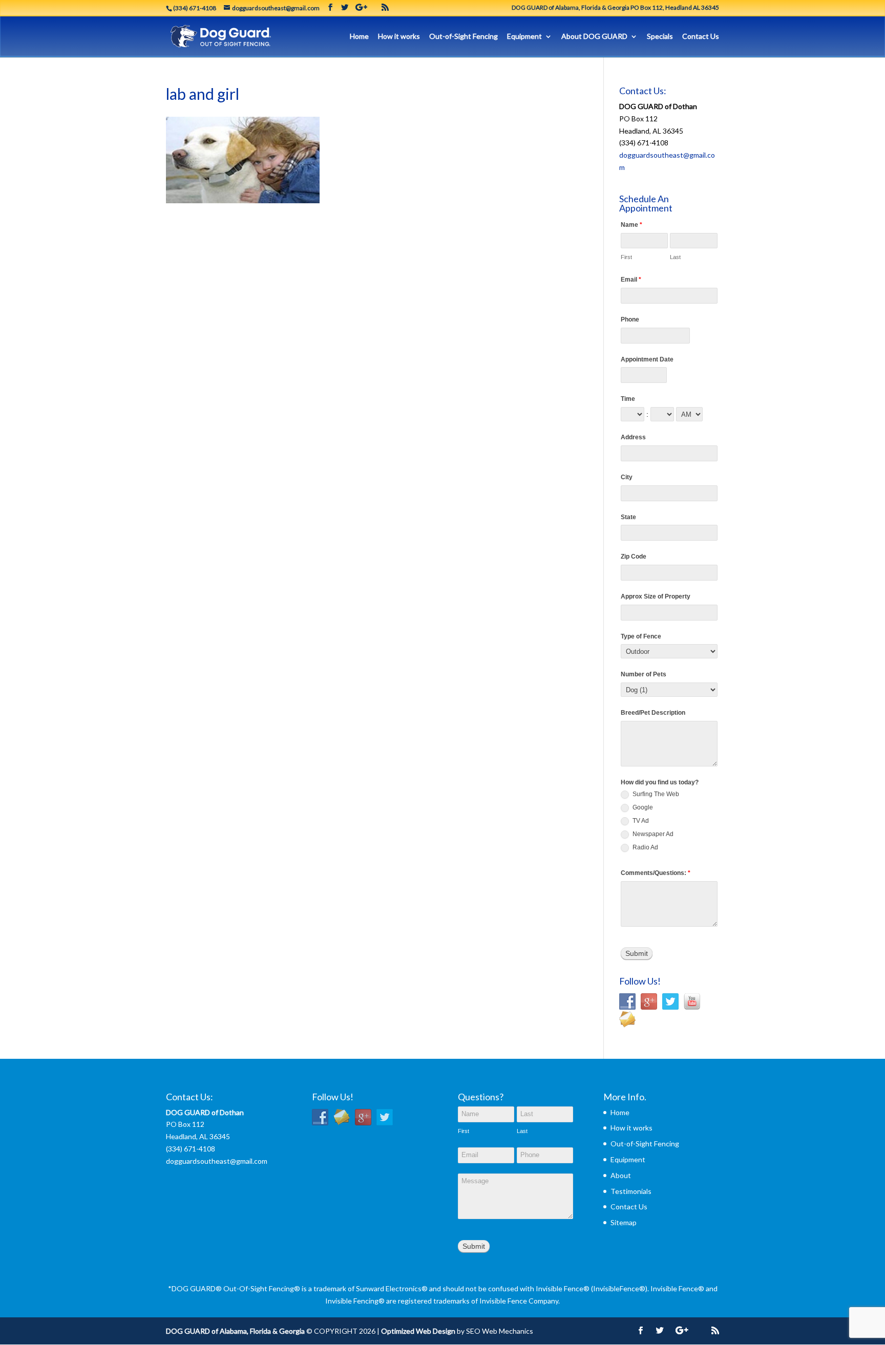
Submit (636, 953)
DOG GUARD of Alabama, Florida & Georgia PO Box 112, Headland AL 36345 (615, 8)
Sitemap (623, 1222)
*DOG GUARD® (195, 1288)
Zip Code (633, 556)
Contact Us (700, 36)
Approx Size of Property (655, 596)
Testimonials (630, 1191)
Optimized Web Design (418, 1331)
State (628, 517)
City (627, 477)
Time (628, 398)
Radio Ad (644, 847)
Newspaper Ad (652, 834)
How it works (399, 36)
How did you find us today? (660, 782)
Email (631, 279)
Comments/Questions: (655, 873)
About (620, 1175)
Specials (660, 36)
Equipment (524, 36)
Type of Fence (641, 636)
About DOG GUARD (594, 36)
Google (642, 807)
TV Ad (640, 820)
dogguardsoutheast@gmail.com (216, 1161)
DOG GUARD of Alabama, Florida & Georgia (235, 1331)
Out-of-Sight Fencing (463, 36)
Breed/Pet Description (653, 712)
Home (359, 36)
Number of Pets (643, 674)
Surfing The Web (655, 794)
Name (631, 224)
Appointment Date (647, 359)
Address (633, 437)
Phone (630, 319)
